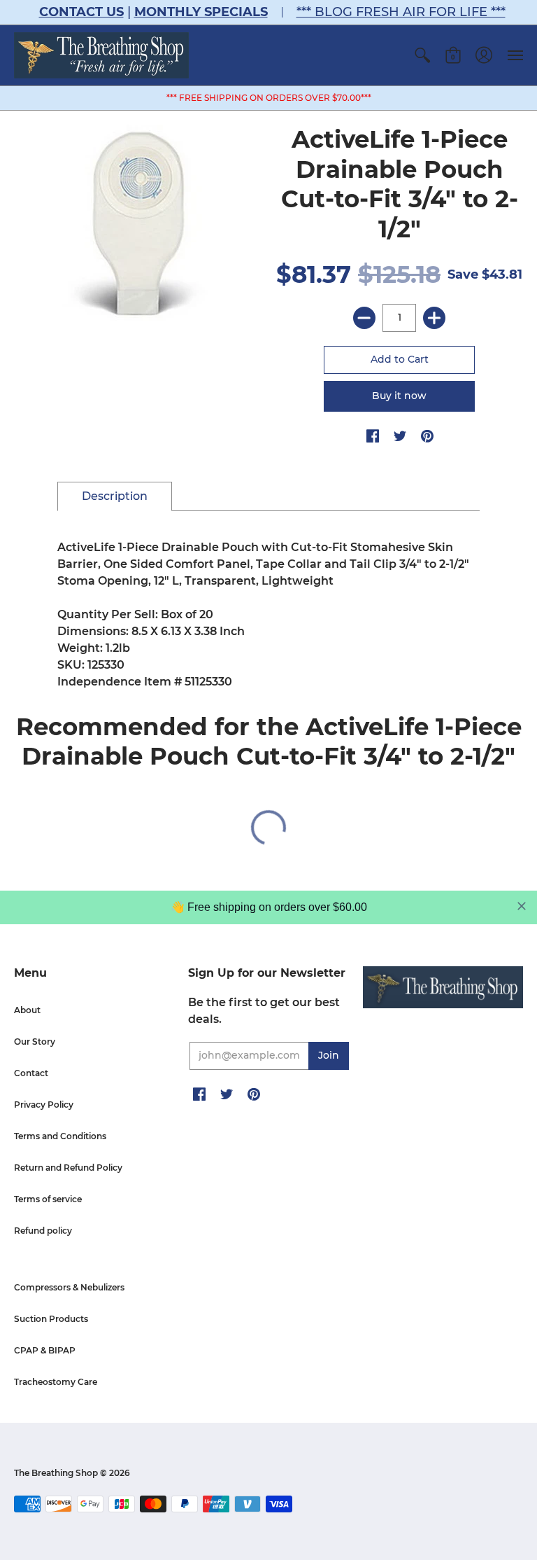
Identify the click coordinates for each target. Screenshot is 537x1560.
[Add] (434, 318)
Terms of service (48, 1199)
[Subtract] (364, 318)
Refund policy (43, 1230)
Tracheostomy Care (55, 1382)
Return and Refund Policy (68, 1167)
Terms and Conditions (60, 1136)
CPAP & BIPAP (45, 1350)
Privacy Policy (43, 1104)
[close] (521, 906)
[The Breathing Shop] (101, 55)
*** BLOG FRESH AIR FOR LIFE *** (401, 12)
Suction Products (51, 1319)
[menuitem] (422, 55)
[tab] (114, 496)
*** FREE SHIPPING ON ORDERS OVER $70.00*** (268, 97)
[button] (422, 55)
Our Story (34, 1041)
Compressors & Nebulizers (69, 1287)
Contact (31, 1073)
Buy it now (399, 395)
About (27, 1010)
